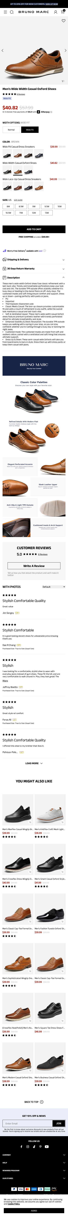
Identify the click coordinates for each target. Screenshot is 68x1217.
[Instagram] (28, 1147)
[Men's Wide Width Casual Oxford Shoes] (7, 154)
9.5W (47, 206)
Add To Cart (34, 229)
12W (34, 212)
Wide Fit (30, 129)
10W (60, 206)
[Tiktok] (34, 1147)
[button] (5, 12)
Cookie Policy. (14, 1204)
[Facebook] (21, 1147)
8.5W (21, 206)
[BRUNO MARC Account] (56, 12)
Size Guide (18, 200)
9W (33, 206)
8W (8, 206)
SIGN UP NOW (52, 4)
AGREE (34, 1210)
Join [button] (58, 1123)
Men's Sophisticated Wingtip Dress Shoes (21, 978)
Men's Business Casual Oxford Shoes (51, 1077)
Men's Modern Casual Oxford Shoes (18, 1077)
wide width (19, 283)
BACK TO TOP (31, 1102)
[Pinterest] (40, 1147)
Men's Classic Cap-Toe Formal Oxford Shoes (21, 928)
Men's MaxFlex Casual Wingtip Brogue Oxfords (23, 829)
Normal (11, 129)
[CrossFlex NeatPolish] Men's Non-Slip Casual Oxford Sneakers (30, 1028)
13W (47, 212)
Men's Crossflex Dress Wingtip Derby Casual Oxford (25, 879)
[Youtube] (47, 1147)
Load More (32, 763)
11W (21, 212)
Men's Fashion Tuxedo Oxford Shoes (51, 928)
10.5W (8, 212)
